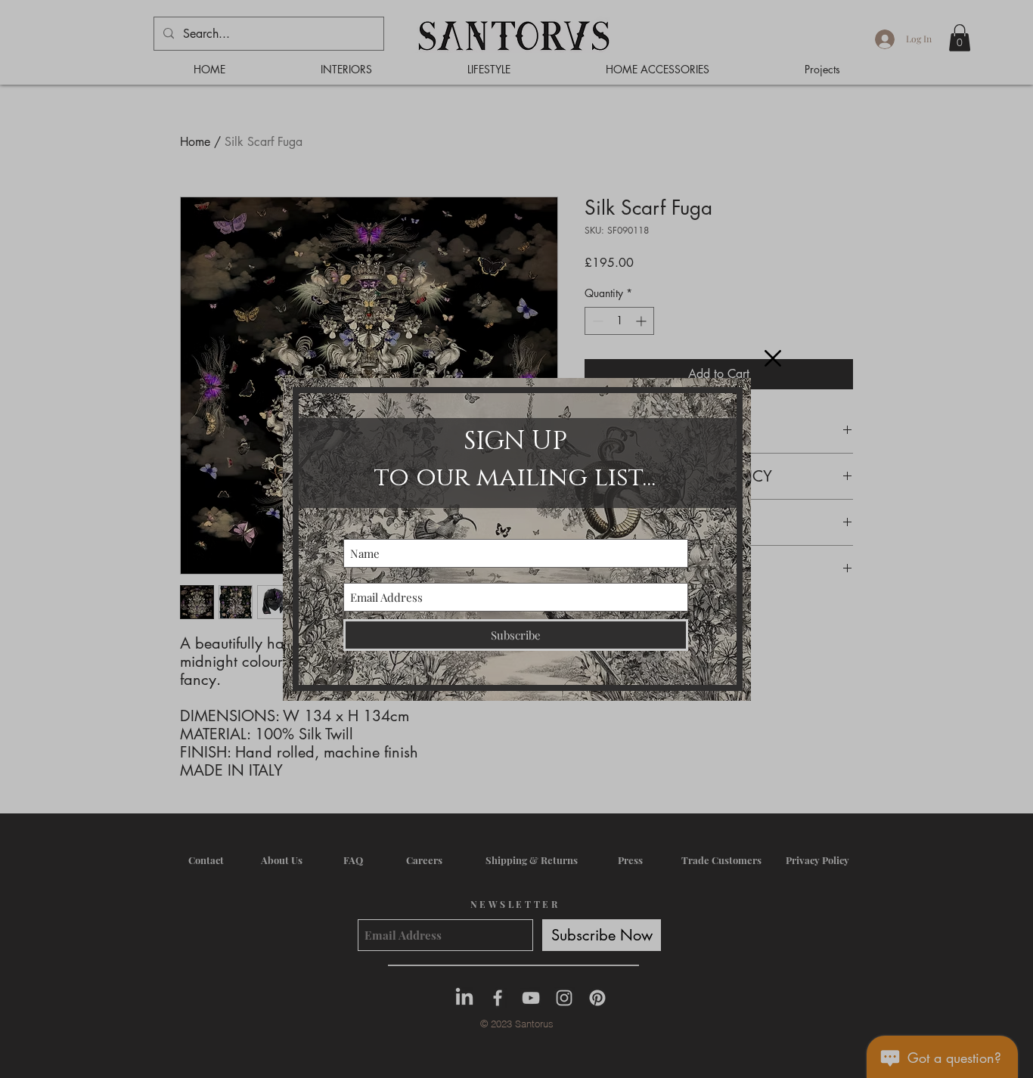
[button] (773, 358)
